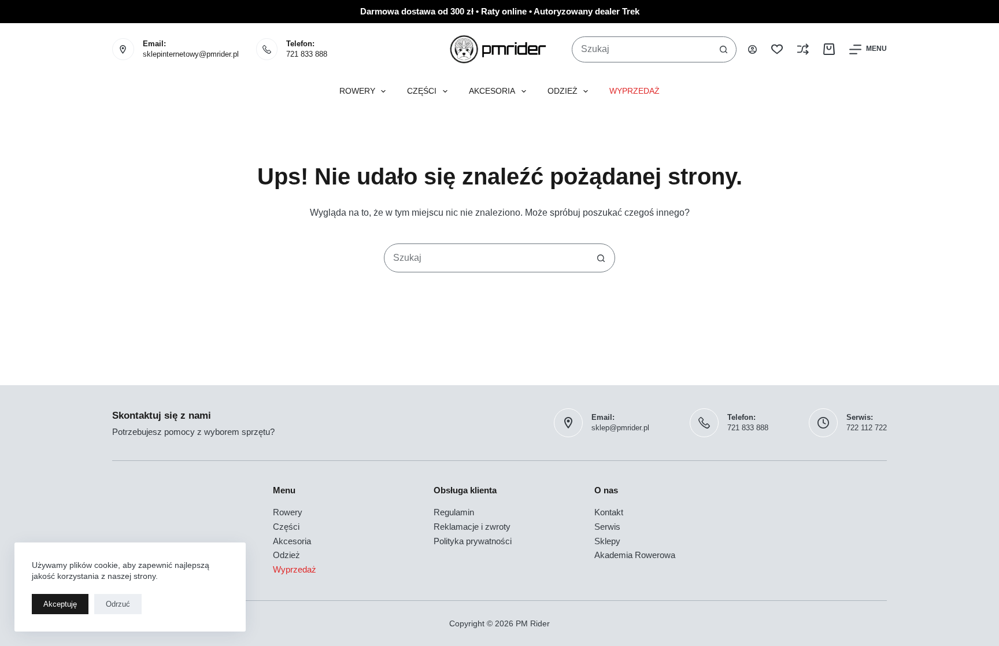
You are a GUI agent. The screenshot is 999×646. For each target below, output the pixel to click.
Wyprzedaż (634, 91)
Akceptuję (60, 604)
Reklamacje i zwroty (472, 526)
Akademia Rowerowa (634, 555)
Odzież (562, 91)
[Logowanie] (752, 49)
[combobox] (641, 49)
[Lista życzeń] (777, 49)
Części (421, 91)
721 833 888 (306, 54)
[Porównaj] (803, 49)
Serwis (607, 526)
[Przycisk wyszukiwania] (723, 49)
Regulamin (454, 512)
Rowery (357, 91)
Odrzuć (118, 604)
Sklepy (607, 541)
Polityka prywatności (473, 541)
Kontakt (608, 512)
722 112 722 (866, 427)
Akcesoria (492, 91)
